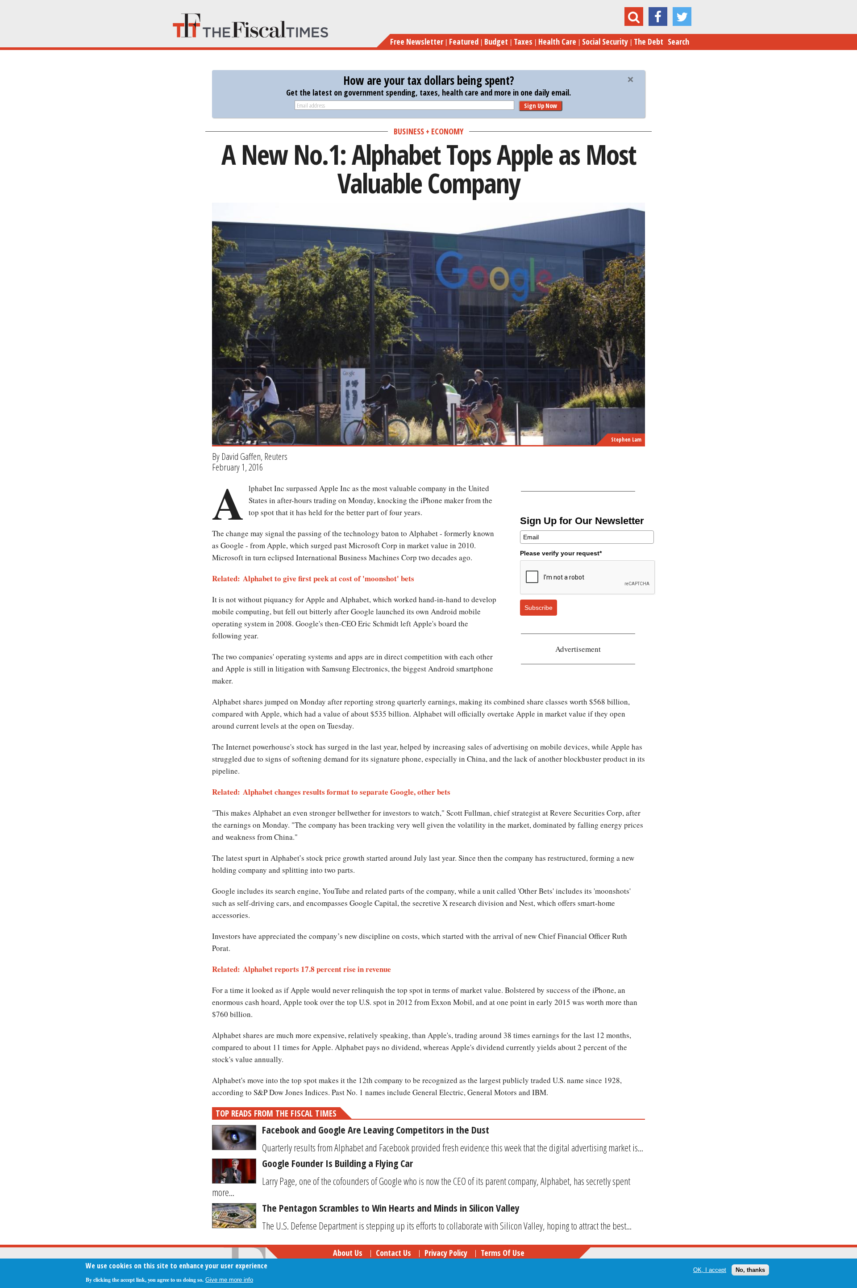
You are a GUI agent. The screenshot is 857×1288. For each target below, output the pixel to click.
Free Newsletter (416, 41)
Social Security (605, 41)
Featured (463, 41)
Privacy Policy (445, 1252)
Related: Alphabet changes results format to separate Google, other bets (331, 791)
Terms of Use (502, 1252)
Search (678, 41)
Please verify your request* (561, 553)
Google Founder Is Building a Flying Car (337, 1163)
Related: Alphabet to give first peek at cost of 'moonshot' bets (313, 578)
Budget (496, 41)
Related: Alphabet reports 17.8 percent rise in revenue (301, 969)
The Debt (648, 41)
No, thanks (750, 1270)
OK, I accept (709, 1270)
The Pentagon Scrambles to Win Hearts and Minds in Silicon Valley (391, 1207)
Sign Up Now (540, 105)
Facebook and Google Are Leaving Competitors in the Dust (375, 1129)
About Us (347, 1252)
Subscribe (538, 607)
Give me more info (229, 1279)
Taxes (523, 41)
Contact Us (393, 1252)
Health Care (557, 41)
